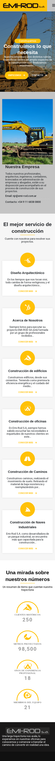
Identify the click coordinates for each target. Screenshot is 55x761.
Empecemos (15, 75)
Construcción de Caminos (27, 472)
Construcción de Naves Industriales (27, 524)
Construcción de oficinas (27, 421)
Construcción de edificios (27, 371)
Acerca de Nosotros (27, 320)
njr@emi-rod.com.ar (25, 195)
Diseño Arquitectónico (27, 273)
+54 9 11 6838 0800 (29, 201)
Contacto (38, 75)
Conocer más (26, 291)
